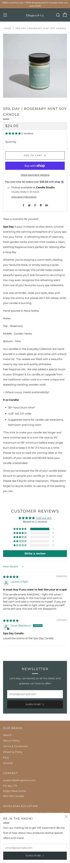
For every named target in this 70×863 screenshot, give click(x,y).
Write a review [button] (35, 553)
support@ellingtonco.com (19, 780)
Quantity (10, 141)
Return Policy (11, 740)
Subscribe (33, 704)
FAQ (6, 757)
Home (7, 28)
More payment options (35, 174)
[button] (13, 133)
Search (7, 735)
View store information (24, 197)
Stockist (8, 763)
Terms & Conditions (15, 746)
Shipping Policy (13, 751)
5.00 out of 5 (43, 518)
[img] (11, 576)
